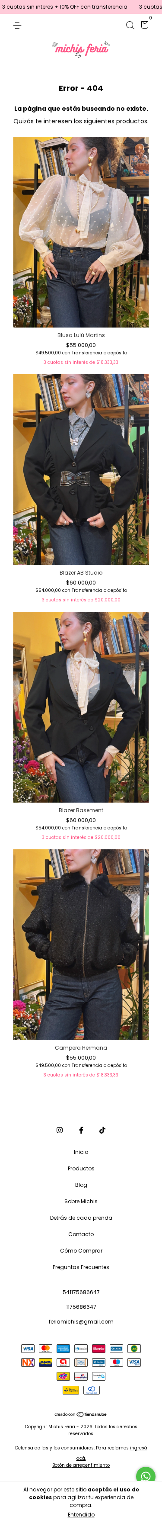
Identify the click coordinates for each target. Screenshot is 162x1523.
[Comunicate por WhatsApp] (146, 1476)
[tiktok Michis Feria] (102, 1130)
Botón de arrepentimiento (81, 1465)
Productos (81, 1168)
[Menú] (19, 25)
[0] (143, 26)
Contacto (81, 1234)
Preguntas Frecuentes (81, 1267)
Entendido (81, 1514)
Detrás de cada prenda (81, 1217)
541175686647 (81, 1292)
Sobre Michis (81, 1201)
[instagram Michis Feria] (59, 1130)
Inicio (81, 1152)
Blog (81, 1185)
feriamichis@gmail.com (81, 1321)
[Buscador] (130, 25)
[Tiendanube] (81, 1415)
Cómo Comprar (81, 1250)
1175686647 (81, 1307)
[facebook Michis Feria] (81, 1130)
